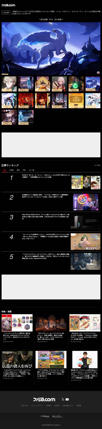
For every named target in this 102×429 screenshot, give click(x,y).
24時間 (11, 170)
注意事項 (56, 405)
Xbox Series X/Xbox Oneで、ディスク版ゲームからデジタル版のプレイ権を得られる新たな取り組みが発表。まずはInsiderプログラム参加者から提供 (45, 216)
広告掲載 (78, 405)
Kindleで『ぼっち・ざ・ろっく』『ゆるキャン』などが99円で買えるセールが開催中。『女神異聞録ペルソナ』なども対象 (46, 176)
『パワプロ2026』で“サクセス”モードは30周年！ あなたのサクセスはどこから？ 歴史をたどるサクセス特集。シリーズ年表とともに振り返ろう (50, 373)
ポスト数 (31, 170)
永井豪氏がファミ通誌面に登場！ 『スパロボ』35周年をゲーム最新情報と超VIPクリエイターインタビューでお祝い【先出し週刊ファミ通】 (45, 196)
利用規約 (48, 405)
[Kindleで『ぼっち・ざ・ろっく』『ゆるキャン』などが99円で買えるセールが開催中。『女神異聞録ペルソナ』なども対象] (85, 182)
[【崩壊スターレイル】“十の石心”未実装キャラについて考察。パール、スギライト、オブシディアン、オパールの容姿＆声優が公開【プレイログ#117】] (9, 84)
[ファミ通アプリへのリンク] (45, 416)
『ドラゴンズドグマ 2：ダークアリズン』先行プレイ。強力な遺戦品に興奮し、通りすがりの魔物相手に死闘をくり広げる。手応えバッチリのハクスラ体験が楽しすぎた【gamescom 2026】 (46, 256)
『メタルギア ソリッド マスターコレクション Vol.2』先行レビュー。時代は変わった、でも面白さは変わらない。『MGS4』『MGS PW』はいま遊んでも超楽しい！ (17, 373)
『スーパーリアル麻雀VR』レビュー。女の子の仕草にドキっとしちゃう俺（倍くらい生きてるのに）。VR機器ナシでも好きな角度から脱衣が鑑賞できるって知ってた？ (45, 236)
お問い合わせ (24, 405)
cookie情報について (67, 405)
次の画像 (58, 19)
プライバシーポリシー (37, 405)
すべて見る (97, 165)
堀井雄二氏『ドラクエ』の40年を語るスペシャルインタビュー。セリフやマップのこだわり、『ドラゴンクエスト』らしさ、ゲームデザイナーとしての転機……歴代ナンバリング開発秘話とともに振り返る (84, 374)
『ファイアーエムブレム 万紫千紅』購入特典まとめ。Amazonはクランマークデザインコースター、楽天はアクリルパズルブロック (16, 336)
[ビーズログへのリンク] (57, 416)
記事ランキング (10, 165)
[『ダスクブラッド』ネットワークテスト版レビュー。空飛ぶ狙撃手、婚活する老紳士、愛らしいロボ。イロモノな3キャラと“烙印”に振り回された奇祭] (51, 323)
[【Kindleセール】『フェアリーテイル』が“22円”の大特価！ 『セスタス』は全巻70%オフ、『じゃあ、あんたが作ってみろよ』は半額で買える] (84, 323)
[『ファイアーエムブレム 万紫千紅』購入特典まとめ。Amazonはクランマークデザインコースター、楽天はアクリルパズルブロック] (17, 323)
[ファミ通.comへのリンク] (8, 5)
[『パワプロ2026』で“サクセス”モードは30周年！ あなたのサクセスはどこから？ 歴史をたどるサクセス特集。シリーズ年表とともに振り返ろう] (51, 359)
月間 (24, 170)
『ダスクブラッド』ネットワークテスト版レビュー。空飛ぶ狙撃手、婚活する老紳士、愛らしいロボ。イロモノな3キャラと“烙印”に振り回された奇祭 (50, 336)
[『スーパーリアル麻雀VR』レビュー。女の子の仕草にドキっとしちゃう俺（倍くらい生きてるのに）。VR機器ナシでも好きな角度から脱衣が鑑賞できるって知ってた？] (85, 241)
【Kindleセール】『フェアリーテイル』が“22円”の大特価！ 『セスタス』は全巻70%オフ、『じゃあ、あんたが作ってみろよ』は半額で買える (84, 336)
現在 (4, 170)
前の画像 (44, 19)
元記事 (6, 12)
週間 (18, 170)
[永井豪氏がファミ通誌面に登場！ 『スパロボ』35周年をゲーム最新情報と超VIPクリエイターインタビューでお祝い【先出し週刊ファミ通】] (85, 202)
